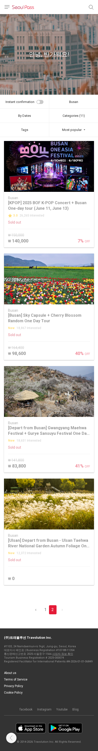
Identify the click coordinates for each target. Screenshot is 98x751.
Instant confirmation (20, 102)
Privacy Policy (13, 686)
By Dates (24, 116)
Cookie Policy (13, 692)
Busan (73, 102)
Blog (75, 709)
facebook (26, 709)
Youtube (62, 709)
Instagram (44, 709)
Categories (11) (74, 116)
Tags (24, 130)
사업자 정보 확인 (62, 654)
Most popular (72, 130)
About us (10, 673)
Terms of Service (15, 679)
